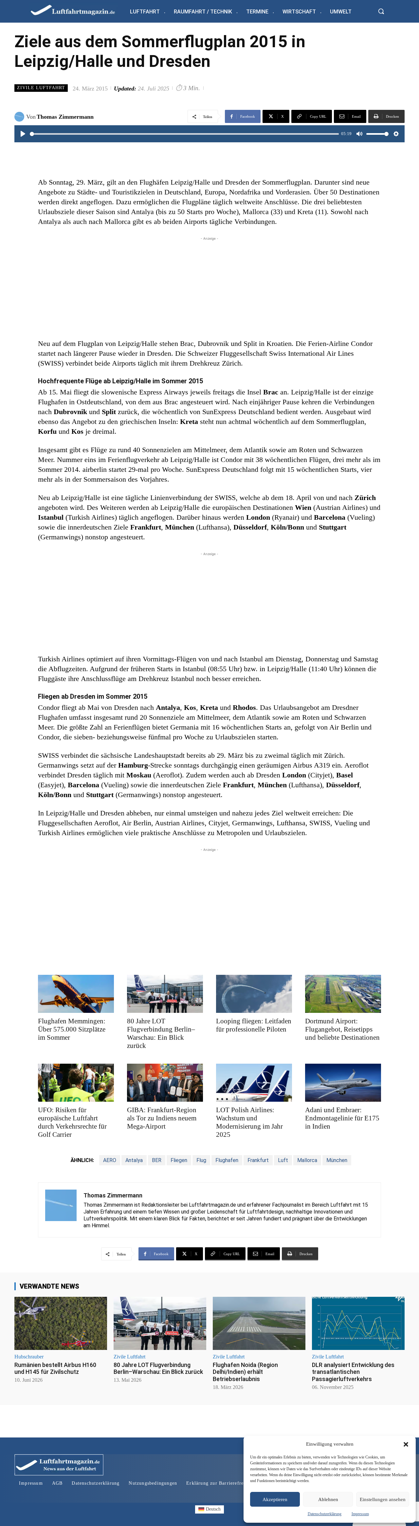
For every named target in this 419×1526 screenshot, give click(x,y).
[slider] (184, 134)
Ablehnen (328, 1499)
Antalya (134, 1160)
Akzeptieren (275, 1499)
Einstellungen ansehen (383, 1499)
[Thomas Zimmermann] (20, 117)
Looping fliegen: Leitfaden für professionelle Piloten (253, 1025)
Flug (201, 1160)
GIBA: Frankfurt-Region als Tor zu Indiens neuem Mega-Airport (161, 1118)
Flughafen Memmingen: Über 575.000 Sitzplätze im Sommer (71, 1029)
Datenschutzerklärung (324, 1514)
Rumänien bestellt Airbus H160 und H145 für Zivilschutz (55, 1368)
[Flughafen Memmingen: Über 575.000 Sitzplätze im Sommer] (76, 994)
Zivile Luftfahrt (41, 87)
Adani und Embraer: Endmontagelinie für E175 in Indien (342, 1118)
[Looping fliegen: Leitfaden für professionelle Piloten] (254, 994)
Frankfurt (258, 1160)
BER (156, 1160)
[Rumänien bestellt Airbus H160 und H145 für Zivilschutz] (60, 1323)
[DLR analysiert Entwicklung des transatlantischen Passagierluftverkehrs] (358, 1323)
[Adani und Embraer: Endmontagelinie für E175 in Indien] (343, 1083)
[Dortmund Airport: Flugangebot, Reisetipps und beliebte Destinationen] (343, 994)
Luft (283, 1160)
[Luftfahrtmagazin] (78, 9)
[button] (406, 1444)
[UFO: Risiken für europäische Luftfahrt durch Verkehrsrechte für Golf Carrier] (76, 1083)
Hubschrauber (29, 1356)
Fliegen (179, 1160)
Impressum (360, 1514)
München (336, 1160)
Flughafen (226, 1160)
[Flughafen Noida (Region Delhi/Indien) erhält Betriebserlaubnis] (259, 1323)
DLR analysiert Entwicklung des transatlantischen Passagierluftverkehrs (353, 1371)
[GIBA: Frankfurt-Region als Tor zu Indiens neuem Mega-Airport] (165, 1083)
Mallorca (307, 1160)
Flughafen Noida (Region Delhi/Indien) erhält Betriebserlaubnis (245, 1371)
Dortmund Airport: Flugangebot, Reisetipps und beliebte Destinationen (342, 1029)
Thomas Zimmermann (65, 116)
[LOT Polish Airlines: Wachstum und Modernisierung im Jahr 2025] (254, 1083)
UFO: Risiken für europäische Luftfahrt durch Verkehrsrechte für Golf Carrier (72, 1122)
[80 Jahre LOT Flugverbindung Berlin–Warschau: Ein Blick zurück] (165, 994)
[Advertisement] (209, 288)
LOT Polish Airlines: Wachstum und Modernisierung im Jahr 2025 (249, 1122)
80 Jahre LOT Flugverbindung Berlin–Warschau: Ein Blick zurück (161, 1033)
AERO (109, 1160)
